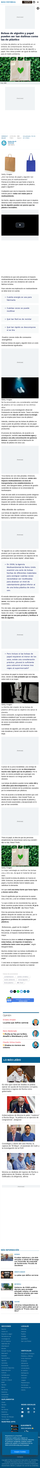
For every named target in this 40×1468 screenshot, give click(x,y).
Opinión (7, 1015)
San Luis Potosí (26, 1341)
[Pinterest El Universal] (34, 1412)
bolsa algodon (23, 979)
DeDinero (24, 1375)
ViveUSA (24, 1378)
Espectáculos (6, 1370)
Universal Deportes (7, 1368)
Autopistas (5, 1394)
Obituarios (24, 1363)
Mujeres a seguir (6, 1334)
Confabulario (5, 1375)
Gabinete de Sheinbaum (5, 1345)
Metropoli (4, 1353)
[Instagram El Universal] (28, 1412)
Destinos (4, 1392)
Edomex (24, 1329)
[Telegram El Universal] (22, 1409)
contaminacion (9, 976)
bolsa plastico (8, 982)
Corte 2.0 (4, 1331)
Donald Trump (6, 1351)
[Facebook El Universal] (28, 1409)
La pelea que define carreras (15, 1023)
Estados (4, 1355)
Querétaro (24, 1339)
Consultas (4, 1397)
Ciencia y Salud (4, 137)
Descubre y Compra (27, 1353)
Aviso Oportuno (26, 1358)
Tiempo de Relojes (7, 1417)
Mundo (3, 1348)
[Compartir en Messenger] (21, 991)
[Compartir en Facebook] (11, 991)
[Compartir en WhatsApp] (18, 991)
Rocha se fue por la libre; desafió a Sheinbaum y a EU (15, 1035)
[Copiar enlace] (24, 991)
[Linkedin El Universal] (22, 1416)
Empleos (24, 1361)
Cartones (4, 1363)
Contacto (20, 1457)
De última (4, 1389)
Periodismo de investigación (6, 1338)
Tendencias (5, 1377)
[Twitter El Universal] (34, 1409)
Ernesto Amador (9, 1020)
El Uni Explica (6, 1341)
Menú (3, 1387)
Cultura (3, 1372)
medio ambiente (9, 979)
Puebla (23, 1334)
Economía (4, 1365)
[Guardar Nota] (28, 991)
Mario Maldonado (10, 1031)
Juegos (23, 1380)
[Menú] (38, 2)
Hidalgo (23, 1336)
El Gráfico (24, 1370)
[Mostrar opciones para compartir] (38, 8)
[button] (27, 2)
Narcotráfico (5, 1358)
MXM (3, 1382)
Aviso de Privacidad (22, 1445)
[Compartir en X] (14, 991)
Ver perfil (11, 145)
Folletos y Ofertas (27, 1356)
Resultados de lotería (26, 1389)
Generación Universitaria (25, 1367)
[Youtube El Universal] (22, 1412)
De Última (4, 1409)
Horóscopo (24, 1385)
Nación (3, 1329)
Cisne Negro (5, 1419)
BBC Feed (20, 982)
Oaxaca (23, 1331)
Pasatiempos (25, 1382)
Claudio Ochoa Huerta (12, 1042)
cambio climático (22, 976)
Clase (3, 1402)
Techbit (3, 1385)
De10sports (25, 1373)
